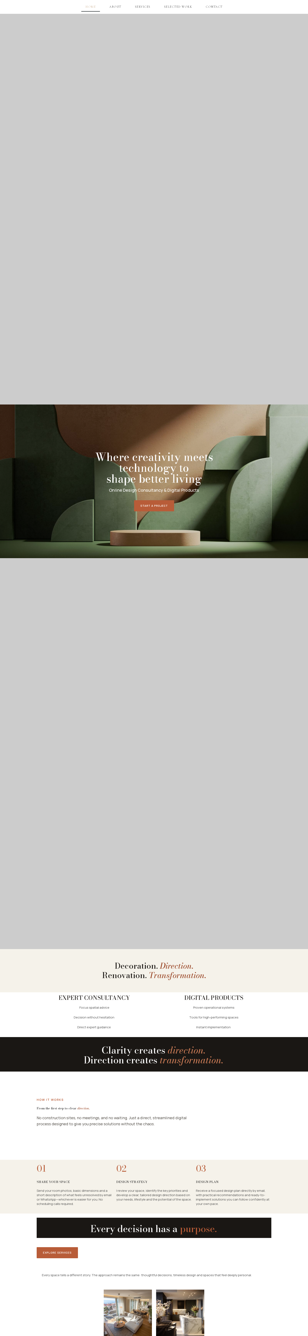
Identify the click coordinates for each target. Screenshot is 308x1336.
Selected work (178, 7)
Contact (214, 7)
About (115, 7)
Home (90, 7)
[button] (154, 505)
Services (142, 7)
